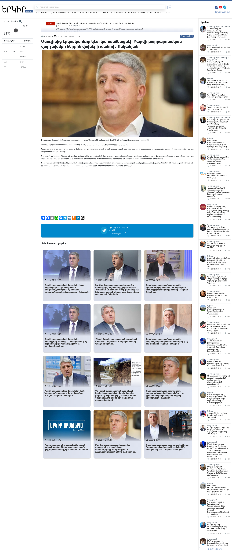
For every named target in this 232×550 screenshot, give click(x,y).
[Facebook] (216, 7)
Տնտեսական (78, 12)
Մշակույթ (155, 12)
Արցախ (132, 12)
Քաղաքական (42, 12)
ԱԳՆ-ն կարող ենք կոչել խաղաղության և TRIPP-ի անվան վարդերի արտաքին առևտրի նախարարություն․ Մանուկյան (99, 23)
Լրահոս (205, 22)
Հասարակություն (60, 12)
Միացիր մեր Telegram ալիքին (118, 229)
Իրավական (91, 12)
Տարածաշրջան (118, 12)
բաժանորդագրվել (117, 234)
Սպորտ (167, 12)
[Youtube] (220, 7)
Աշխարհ (104, 12)
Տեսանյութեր (224, 12)
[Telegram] (225, 7)
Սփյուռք (143, 12)
